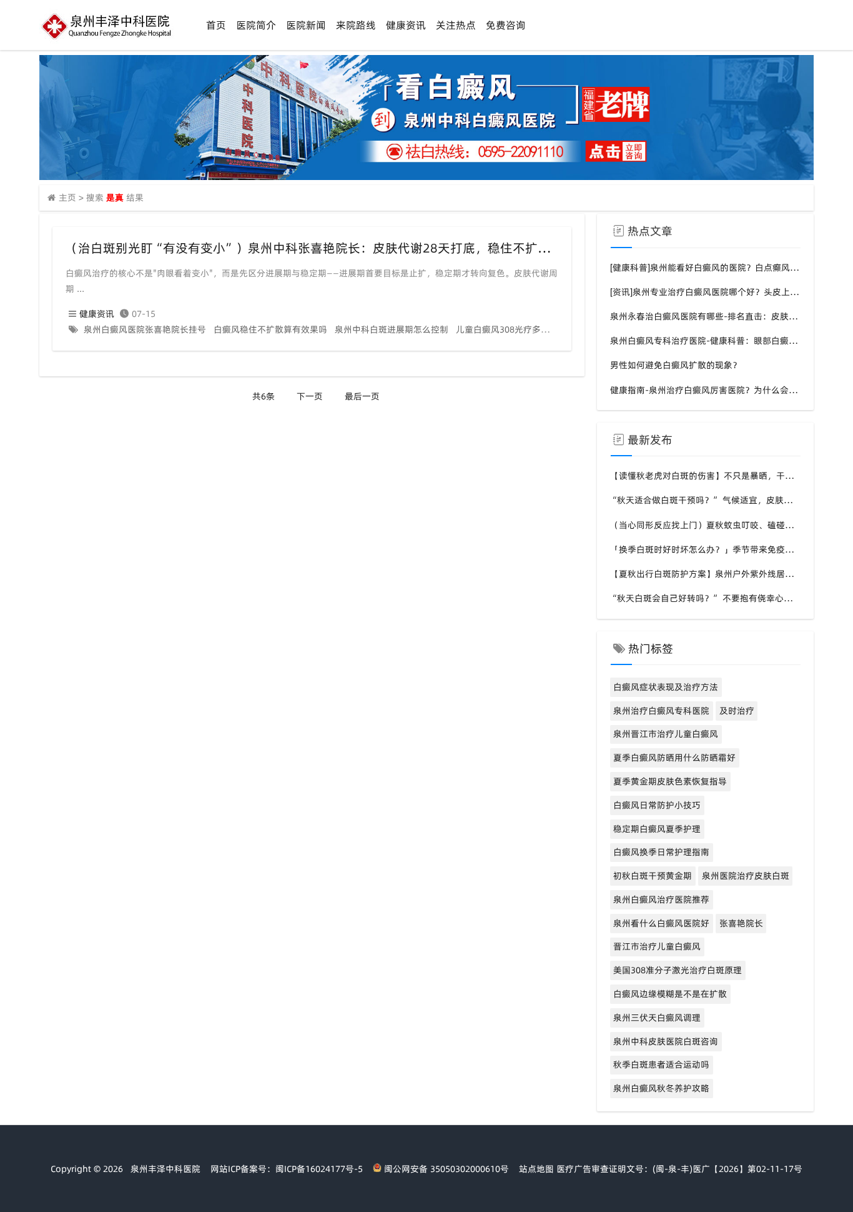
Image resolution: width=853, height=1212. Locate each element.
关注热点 (456, 25)
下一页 (310, 396)
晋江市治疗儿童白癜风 (657, 946)
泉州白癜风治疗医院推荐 (661, 899)
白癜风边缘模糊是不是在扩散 (670, 994)
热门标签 (650, 648)
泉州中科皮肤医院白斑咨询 (665, 1041)
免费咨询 (506, 25)
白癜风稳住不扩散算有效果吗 (270, 329)
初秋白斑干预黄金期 (652, 875)
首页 (216, 25)
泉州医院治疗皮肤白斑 (745, 875)
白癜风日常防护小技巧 (657, 805)
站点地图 (536, 1169)
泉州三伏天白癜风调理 (657, 1017)
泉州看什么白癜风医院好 (661, 923)
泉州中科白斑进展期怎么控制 (391, 329)
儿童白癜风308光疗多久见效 (511, 329)
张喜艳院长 (741, 923)
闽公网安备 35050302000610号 (445, 1169)
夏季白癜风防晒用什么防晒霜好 (674, 757)
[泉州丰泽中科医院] (107, 40)
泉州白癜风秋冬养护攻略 (661, 1088)
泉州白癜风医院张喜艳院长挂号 (145, 329)
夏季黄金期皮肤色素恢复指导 (670, 781)
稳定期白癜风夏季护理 (657, 829)
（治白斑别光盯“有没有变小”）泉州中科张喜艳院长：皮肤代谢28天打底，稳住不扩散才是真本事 (339, 248)
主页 (67, 197)
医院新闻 (306, 25)
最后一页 (362, 396)
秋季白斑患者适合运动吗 (661, 1064)
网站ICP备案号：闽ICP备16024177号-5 (286, 1169)
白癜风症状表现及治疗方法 (665, 687)
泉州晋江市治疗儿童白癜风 (665, 734)
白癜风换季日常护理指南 (661, 852)
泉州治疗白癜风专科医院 (661, 710)
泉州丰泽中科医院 (165, 1169)
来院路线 (356, 25)
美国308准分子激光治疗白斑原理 (677, 970)
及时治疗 (736, 710)
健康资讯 (406, 25)
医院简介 (256, 25)
